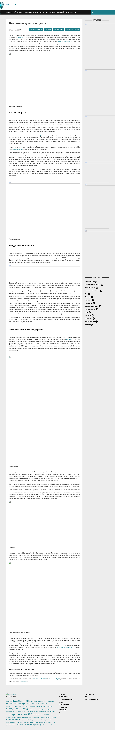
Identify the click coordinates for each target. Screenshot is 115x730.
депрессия (33, 706)
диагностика (42, 706)
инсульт (37, 709)
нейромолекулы (58, 29)
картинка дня (90, 281)
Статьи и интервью (31, 12)
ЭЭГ (35, 701)
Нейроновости (19, 12)
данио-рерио (25, 706)
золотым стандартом (64, 647)
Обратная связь (93, 699)
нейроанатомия (46, 714)
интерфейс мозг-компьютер (15, 711)
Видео (42, 12)
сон (87, 294)
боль (48, 704)
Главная (9, 12)
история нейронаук (43, 711)
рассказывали (17, 149)
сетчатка (89, 315)
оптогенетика (43, 722)
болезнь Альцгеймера (93, 291)
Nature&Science (91, 287)
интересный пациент (46, 709)
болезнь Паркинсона (36, 29)
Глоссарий (60, 12)
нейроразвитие (34, 720)
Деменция (43, 135)
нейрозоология (91, 309)
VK (75, 12)
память (89, 297)
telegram (91, 694)
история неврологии (31, 711)
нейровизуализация (11, 717)
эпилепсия (48, 724)
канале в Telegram (55, 679)
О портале (69, 12)
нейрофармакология (13, 722)
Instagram (24, 681)
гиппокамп (89, 318)
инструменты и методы (94, 284)
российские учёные (12, 724)
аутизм (88, 324)
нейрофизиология (27, 722)
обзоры (36, 722)
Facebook (36, 679)
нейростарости (45, 720)
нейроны (89, 300)
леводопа (48, 29)
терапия (36, 725)
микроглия (36, 714)
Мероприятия (50, 12)
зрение (50, 706)
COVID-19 (9, 701)
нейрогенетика (91, 321)
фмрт (42, 724)
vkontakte (91, 697)
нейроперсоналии (23, 720)
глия (88, 312)
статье (68, 339)
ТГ (78, 12)
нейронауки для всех (72, 29)
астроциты (90, 303)
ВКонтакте (43, 679)
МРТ (31, 701)
